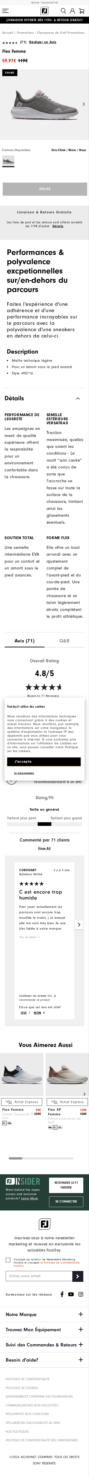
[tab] (81, 11)
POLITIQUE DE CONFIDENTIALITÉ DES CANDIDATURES (42, 1440)
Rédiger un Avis (42, 42)
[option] (44, 108)
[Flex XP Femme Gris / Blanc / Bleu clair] (60, 1127)
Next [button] (84, 104)
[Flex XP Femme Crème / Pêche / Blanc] (55, 1127)
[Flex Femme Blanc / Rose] (4, 1123)
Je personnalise (24, 773)
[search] (63, 11)
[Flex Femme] (44, 108)
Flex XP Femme (54, 1112)
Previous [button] (5, 104)
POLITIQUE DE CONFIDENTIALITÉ (28, 1379)
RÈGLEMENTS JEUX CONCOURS (27, 1414)
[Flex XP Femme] (67, 1095)
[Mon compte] (72, 11)
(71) (23, 42)
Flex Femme (13, 1110)
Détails (57, 226)
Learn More (29, 1198)
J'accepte (23, 761)
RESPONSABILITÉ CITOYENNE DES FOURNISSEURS (39, 1396)
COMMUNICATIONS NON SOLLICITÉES (32, 1405)
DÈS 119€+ (29, 20)
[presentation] (24, 640)
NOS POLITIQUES (17, 1432)
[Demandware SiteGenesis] (44, 11)
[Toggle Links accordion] (44, 1314)
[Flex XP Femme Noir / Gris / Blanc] (50, 1127)
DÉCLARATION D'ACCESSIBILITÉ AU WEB (33, 1423)
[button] (5, 10)
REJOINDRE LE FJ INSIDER (66, 1185)
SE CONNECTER (66, 1201)
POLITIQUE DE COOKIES (22, 1388)
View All (44, 848)
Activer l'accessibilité (44, 2)
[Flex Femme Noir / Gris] (9, 1123)
